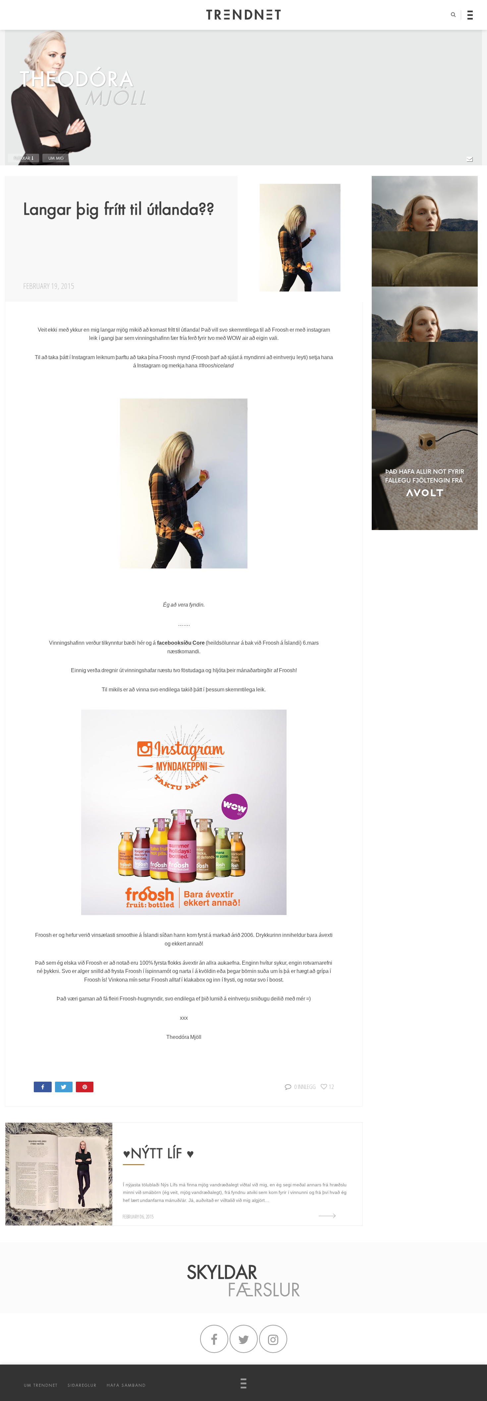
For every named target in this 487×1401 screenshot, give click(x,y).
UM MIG (56, 158)
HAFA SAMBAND (126, 1385)
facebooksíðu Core (181, 643)
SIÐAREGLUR (82, 1385)
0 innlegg (305, 1086)
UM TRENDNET (41, 1385)
